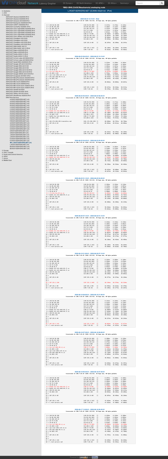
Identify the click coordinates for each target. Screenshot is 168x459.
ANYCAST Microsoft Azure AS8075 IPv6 (20, 87)
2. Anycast (5, 15)
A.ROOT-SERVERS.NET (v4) (19, 99)
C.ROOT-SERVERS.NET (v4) (19, 107)
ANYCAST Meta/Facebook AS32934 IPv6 (20, 80)
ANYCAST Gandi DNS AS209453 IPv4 (19, 62)
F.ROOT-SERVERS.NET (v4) (19, 119)
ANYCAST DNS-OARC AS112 (16, 46)
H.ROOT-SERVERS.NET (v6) (19, 129)
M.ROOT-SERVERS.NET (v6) (20, 148)
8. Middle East (7, 160)
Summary (124, 3)
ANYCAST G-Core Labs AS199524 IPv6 (19, 60)
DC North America (84, 3)
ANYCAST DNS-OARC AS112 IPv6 (18, 48)
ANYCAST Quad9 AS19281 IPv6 (17, 91)
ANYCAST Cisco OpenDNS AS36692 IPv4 (20, 29)
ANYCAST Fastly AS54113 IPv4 (17, 54)
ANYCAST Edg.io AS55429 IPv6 (17, 52)
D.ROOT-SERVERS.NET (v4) (19, 111)
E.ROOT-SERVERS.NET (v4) (19, 115)
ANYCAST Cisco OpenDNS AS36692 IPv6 (20, 32)
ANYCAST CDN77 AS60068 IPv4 (17, 25)
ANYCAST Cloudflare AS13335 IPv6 (18, 42)
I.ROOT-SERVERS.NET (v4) (19, 131)
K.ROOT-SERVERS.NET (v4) (19, 139)
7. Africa (5, 158)
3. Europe (5, 150)
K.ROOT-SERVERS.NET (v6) (19, 140)
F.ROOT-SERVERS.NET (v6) (19, 121)
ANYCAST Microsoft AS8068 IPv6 (17, 84)
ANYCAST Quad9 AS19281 (15, 89)
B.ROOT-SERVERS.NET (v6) (19, 105)
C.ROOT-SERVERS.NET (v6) (19, 109)
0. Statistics (6, 11)
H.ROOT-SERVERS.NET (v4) (19, 127)
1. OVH (4, 13)
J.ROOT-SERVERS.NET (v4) (19, 135)
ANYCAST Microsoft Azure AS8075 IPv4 (20, 85)
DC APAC (99, 3)
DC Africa (111, 3)
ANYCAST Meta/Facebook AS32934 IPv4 (20, 78)
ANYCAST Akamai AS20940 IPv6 (17, 19)
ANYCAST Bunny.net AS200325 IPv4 (18, 23)
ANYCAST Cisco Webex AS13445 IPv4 (19, 36)
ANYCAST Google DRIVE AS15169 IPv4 (19, 74)
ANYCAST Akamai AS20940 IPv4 (17, 17)
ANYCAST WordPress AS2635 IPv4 (18, 95)
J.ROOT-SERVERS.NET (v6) (19, 137)
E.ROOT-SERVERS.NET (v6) (19, 117)
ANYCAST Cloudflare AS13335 (16, 38)
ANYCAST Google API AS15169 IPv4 (18, 64)
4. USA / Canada (7, 152)
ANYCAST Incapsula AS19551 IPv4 (18, 76)
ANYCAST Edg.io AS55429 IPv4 (17, 50)
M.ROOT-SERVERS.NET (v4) (20, 146)
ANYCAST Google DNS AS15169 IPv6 (19, 70)
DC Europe (67, 3)
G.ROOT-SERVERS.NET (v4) (19, 123)
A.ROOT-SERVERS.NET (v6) (19, 101)
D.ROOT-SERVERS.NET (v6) (19, 113)
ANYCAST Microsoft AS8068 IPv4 (17, 82)
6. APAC (5, 156)
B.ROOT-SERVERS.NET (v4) (19, 103)
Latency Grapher (42, 3)
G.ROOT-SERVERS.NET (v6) (19, 125)
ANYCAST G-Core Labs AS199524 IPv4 (19, 58)
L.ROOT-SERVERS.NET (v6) (19, 144)
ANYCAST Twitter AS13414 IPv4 (17, 93)
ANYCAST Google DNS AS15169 (17, 66)
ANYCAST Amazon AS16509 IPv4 (17, 21)
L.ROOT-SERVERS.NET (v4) (22, 142)
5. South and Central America (12, 154)
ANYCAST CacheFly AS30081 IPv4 (18, 27)
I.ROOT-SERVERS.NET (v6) (19, 133)
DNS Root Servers (12, 97)
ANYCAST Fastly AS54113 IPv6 (17, 56)
